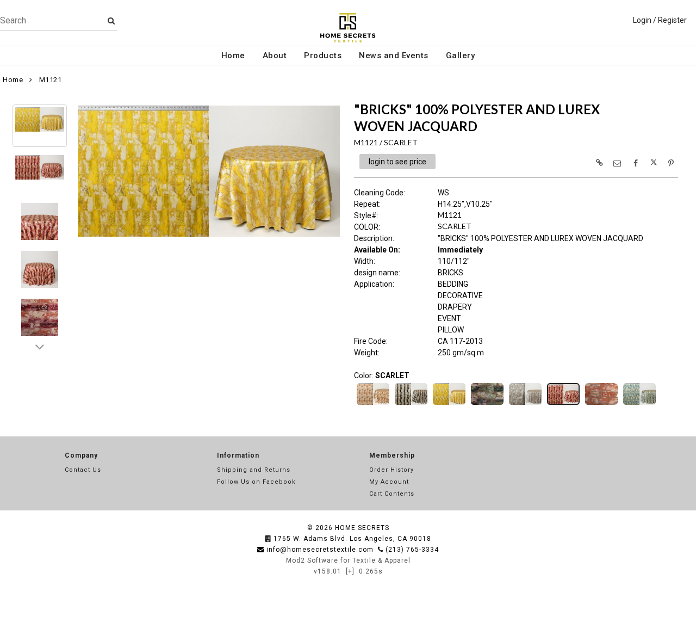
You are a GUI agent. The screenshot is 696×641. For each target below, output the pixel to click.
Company (81, 455)
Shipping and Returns (253, 469)
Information (238, 455)
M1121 (50, 80)
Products (322, 55)
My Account (389, 481)
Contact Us (83, 469)
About (275, 55)
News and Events (393, 55)
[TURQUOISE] (639, 403)
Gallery (460, 55)
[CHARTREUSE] (449, 403)
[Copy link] (599, 162)
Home (233, 55)
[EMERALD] (487, 403)
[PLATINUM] (525, 403)
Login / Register (660, 20)
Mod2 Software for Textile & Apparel (348, 560)
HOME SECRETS (362, 528)
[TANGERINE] (601, 403)
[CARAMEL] (373, 403)
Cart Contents (391, 493)
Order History (391, 469)
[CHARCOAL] (411, 403)
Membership (392, 455)
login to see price (397, 161)
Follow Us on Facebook (256, 481)
